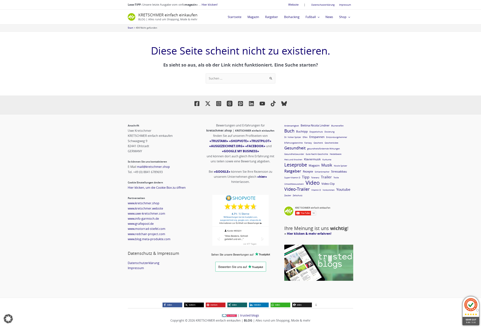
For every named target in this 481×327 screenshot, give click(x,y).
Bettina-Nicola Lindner (315, 125)
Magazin (253, 17)
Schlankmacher (322, 171)
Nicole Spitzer (340, 165)
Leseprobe (295, 164)
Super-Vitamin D (292, 177)
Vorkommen (329, 190)
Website (293, 4)
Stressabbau (339, 171)
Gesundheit (295, 148)
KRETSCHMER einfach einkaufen (167, 14)
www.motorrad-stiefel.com (146, 229)
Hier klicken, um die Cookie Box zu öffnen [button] (157, 187)
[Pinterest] (240, 103)
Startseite (234, 17)
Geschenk (318, 143)
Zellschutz (297, 195)
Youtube (343, 189)
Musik (326, 165)
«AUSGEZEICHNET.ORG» (226, 146)
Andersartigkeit (291, 125)
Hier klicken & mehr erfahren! (309, 234)
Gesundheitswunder (294, 154)
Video (313, 182)
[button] (318, 16)
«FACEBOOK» (255, 146)
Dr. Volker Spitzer (292, 137)
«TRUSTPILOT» (260, 141)
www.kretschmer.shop (143, 203)
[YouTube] (262, 103)
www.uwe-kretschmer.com (146, 213)
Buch (289, 130)
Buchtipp (302, 131)
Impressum (345, 4)
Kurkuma (326, 159)
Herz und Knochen (293, 159)
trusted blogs (249, 315)
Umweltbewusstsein (294, 184)
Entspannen (316, 137)
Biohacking (291, 17)
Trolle (336, 177)
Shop (342, 17)
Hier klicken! (210, 4)
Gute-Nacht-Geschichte (317, 154)
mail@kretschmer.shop (153, 167)
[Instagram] (218, 103)
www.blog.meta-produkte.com (149, 239)
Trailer (326, 177)
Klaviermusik (312, 159)
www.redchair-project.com (146, 234)
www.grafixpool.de (141, 224)
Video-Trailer (297, 189)
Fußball (311, 17)
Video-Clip (328, 183)
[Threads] (229, 103)
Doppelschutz (316, 131)
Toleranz (315, 177)
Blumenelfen (337, 125)
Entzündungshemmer (336, 137)
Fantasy (308, 143)
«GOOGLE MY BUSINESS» (240, 151)
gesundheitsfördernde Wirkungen (323, 148)
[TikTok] (273, 103)
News (329, 17)
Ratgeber (271, 17)
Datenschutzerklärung (323, 4)
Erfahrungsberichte (293, 143)
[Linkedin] (251, 103)
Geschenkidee (331, 143)
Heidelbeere (335, 154)
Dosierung (329, 131)
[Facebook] (197, 103)
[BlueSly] (284, 103)
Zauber (287, 195)
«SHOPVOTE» (239, 141)
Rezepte (308, 171)
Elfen (305, 137)
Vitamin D (316, 190)
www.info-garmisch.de (143, 218)
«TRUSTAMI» (218, 141)
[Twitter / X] (207, 103)
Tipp (305, 177)
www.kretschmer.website (145, 208)
